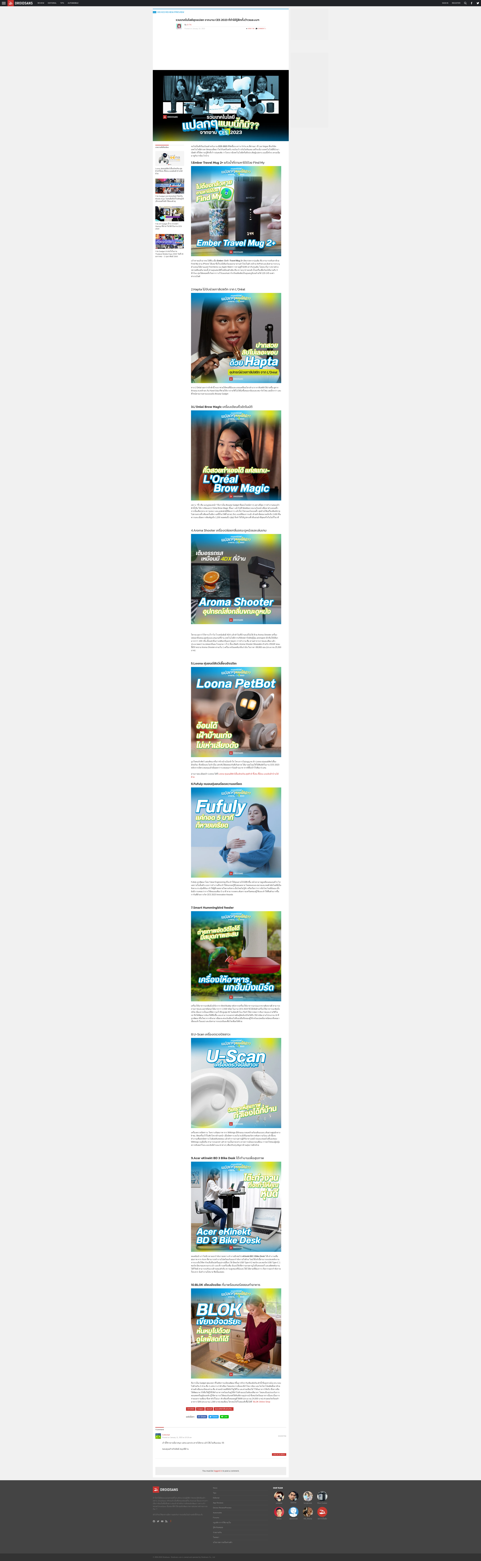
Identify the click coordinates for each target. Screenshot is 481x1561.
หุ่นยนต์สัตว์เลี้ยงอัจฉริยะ (223, 1409)
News (215, 1488)
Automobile (73, 3)
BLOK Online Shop (261, 1402)
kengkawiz (308, 1503)
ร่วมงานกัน (217, 1532)
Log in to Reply (279, 1454)
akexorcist (293, 1519)
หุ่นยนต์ (209, 1409)
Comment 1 (262, 28)
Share (203, 1417)
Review (41, 3)
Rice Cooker (322, 1503)
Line (225, 1417)
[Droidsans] (20, 3)
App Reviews (218, 1503)
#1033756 (282, 1436)
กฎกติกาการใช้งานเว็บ (222, 1523)
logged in (218, 1471)
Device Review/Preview (170, 12)
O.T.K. (189, 25)
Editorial (52, 3)
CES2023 (190, 1409)
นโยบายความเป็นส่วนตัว (222, 1542)
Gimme (293, 1503)
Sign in (445, 3)
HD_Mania (308, 1519)
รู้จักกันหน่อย (218, 1527)
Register (456, 3)
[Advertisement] (221, 51)
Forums (216, 1518)
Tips (62, 3)
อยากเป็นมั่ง (322, 1519)
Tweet (214, 1417)
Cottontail (166, 1435)
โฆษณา (216, 1537)
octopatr (279, 1503)
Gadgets (200, 1409)
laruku (279, 1519)
